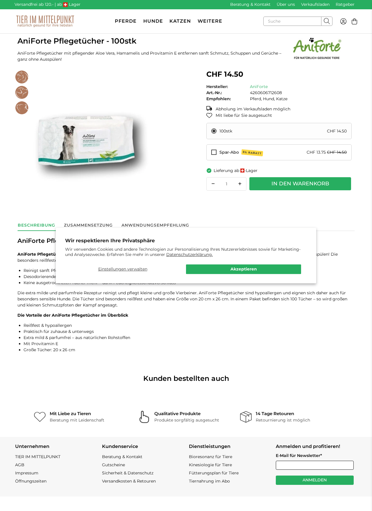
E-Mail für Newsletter (299, 455)
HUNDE (153, 21)
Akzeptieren (243, 269)
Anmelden (315, 480)
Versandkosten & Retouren (129, 481)
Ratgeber (345, 4)
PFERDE (126, 21)
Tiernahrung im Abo (209, 481)
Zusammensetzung (88, 225)
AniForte (259, 86)
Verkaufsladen (315, 4)
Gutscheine (113, 464)
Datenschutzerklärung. (189, 254)
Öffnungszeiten (30, 481)
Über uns (286, 4)
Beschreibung (36, 225)
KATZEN (180, 21)
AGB (19, 464)
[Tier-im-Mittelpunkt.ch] (45, 21)
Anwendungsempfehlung (155, 225)
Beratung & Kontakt (250, 4)
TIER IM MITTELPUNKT (37, 456)
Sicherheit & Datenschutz (127, 473)
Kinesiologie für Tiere (210, 464)
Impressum (26, 473)
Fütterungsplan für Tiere (214, 473)
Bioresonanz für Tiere (210, 456)
